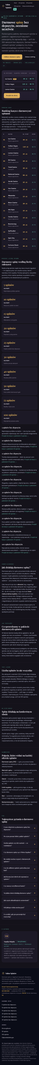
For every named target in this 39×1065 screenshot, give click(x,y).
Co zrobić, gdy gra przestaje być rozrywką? (14, 915)
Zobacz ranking (30, 57)
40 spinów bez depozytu (12, 505)
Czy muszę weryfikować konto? (14, 886)
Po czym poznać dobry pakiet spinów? (17, 836)
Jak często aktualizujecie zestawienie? (16, 900)
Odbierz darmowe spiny (12, 57)
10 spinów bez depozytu (11, 440)
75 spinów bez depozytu (11, 531)
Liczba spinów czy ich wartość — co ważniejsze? (16, 844)
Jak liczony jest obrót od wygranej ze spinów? (16, 878)
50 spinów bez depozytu (12, 518)
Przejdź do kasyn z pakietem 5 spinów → (15, 436)
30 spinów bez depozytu (12, 492)
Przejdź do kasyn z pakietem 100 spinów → (16, 553)
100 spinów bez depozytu (12, 544)
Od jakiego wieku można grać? (14, 907)
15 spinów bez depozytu (11, 453)
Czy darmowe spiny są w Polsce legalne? (17, 852)
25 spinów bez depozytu (11, 479)
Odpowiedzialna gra (28, 6)
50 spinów (29, 3)
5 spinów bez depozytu (11, 427)
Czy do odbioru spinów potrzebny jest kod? (17, 869)
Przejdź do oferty (12, 95)
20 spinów (22, 3)
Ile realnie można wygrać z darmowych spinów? (17, 860)
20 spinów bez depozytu (12, 466)
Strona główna (6, 1028)
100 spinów (17, 6)
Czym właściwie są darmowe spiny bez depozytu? (17, 828)
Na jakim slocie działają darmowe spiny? (17, 893)
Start (15, 3)
